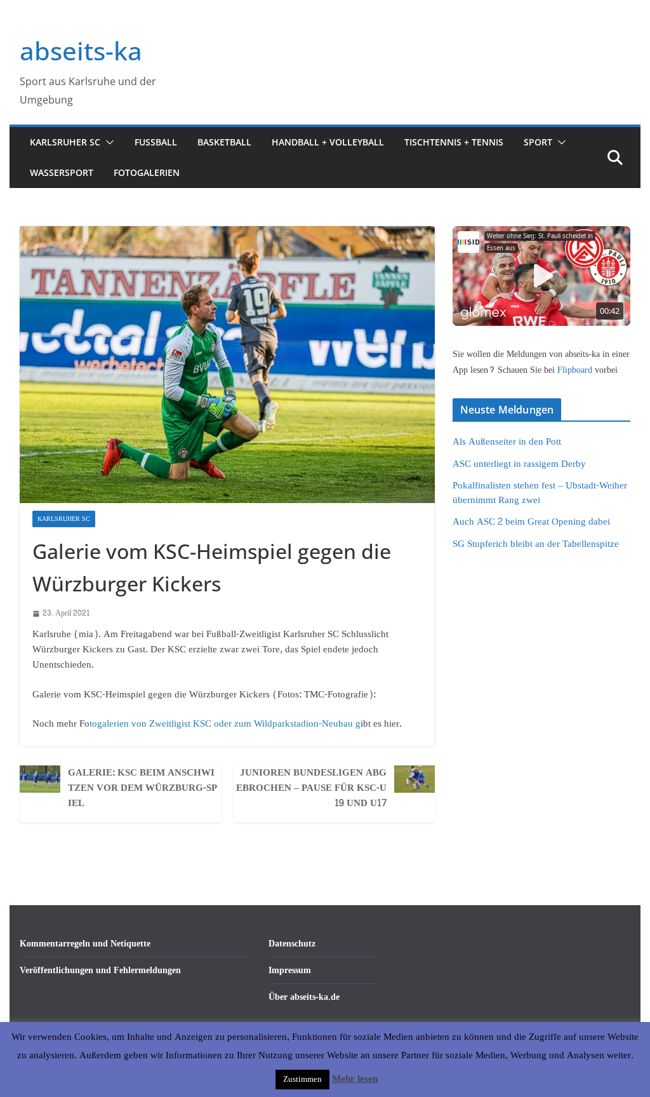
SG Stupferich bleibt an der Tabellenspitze (536, 544)
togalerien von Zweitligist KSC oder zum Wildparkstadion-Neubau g (225, 723)
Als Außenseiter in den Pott (507, 441)
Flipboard (576, 370)
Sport (538, 142)
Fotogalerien (147, 172)
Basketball (224, 142)
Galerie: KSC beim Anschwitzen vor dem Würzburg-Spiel (142, 788)
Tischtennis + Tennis (453, 142)
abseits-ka (81, 50)
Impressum (290, 970)
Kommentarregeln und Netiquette (85, 944)
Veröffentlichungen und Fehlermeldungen (100, 970)
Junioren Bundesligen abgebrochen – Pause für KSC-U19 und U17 (311, 788)
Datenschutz (292, 944)
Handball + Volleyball (328, 142)
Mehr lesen (355, 1079)
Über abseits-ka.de (304, 997)
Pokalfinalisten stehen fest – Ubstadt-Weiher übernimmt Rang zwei (540, 493)
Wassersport (61, 172)
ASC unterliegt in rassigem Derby (519, 464)
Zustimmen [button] (302, 1079)
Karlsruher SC (65, 142)
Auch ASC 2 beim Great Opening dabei (531, 521)
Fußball (156, 142)
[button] (107, 142)
